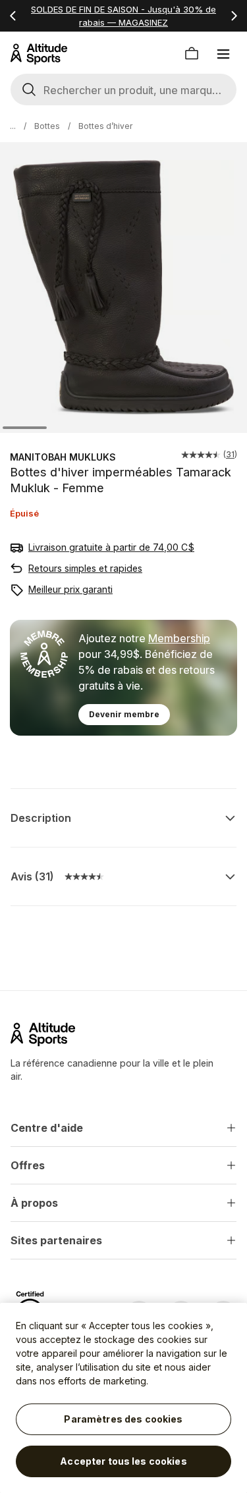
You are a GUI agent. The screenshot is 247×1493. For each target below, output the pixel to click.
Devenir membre (124, 714)
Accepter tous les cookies (123, 1461)
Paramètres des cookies (123, 1419)
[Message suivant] (234, 16)
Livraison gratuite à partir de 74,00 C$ (111, 547)
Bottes (47, 126)
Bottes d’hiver (105, 126)
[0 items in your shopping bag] (191, 54)
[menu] (223, 54)
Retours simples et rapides (85, 568)
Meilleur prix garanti (70, 589)
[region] (123, 1398)
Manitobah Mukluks (63, 457)
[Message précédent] (13, 16)
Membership (179, 638)
